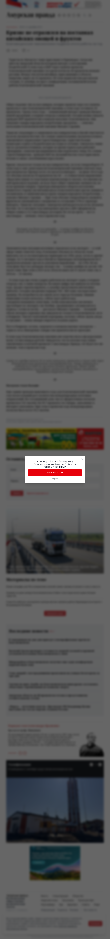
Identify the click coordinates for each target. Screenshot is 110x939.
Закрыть (55, 478)
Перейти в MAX (55, 472)
